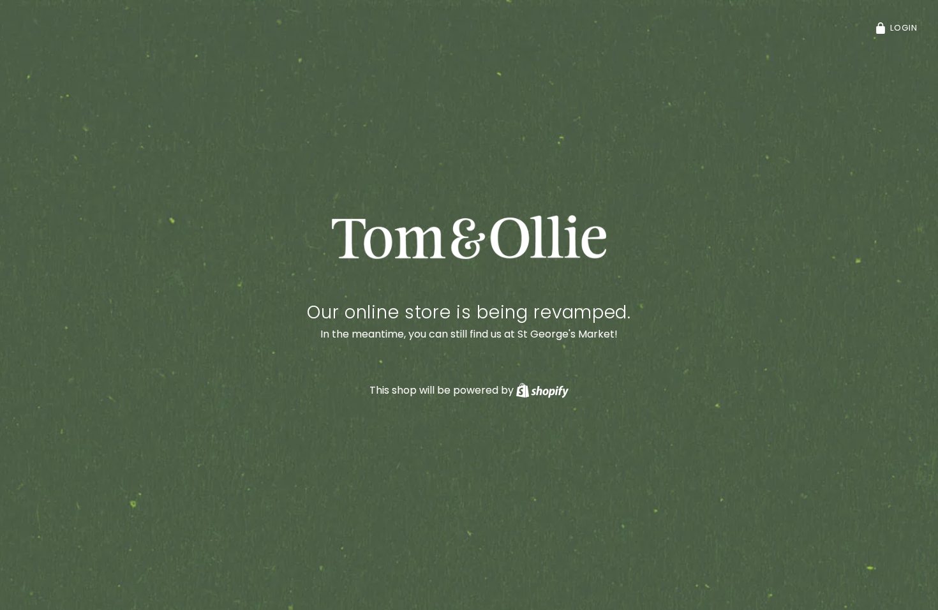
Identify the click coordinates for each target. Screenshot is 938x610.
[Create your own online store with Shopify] (542, 390)
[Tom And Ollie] (469, 237)
